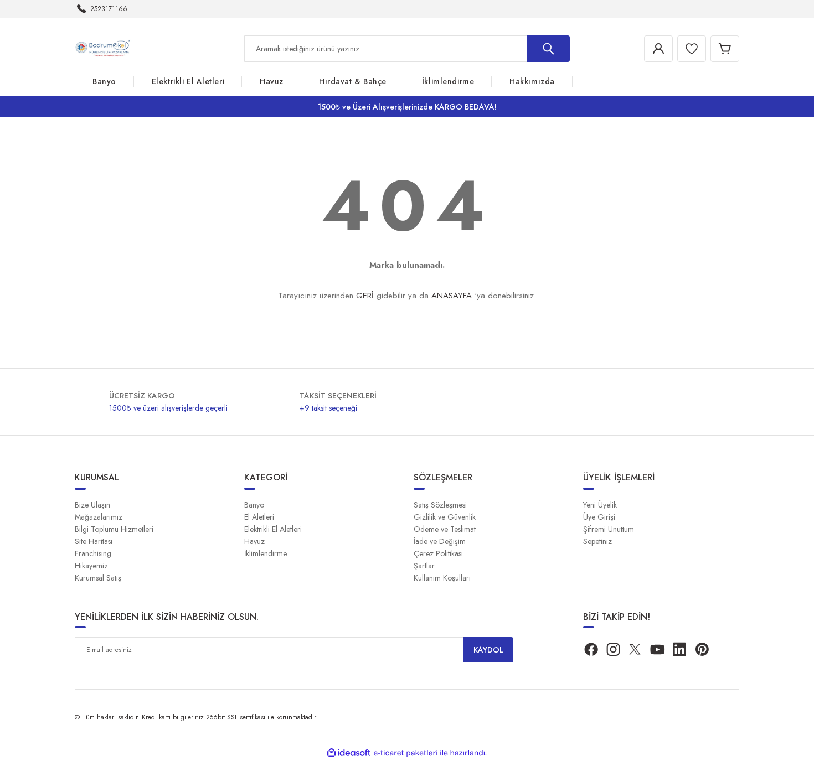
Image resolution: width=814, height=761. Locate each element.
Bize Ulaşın (92, 504)
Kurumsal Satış (98, 577)
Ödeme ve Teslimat (445, 529)
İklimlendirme (265, 553)
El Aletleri (259, 516)
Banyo (254, 504)
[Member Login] (658, 48)
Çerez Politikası (438, 553)
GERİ (365, 295)
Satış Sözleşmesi (440, 504)
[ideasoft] (349, 753)
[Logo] (104, 48)
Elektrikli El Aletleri (273, 529)
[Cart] (724, 48)
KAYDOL (488, 649)
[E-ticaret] (405, 753)
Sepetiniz (597, 541)
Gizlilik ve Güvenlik (445, 516)
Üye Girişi (599, 516)
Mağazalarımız (98, 516)
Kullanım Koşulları (442, 577)
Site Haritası (93, 541)
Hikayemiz (91, 565)
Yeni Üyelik (600, 504)
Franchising (93, 553)
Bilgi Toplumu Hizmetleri (114, 529)
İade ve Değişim (440, 541)
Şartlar (424, 565)
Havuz (254, 541)
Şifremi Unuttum (608, 529)
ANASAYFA (451, 295)
